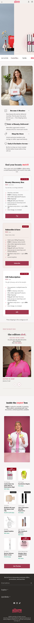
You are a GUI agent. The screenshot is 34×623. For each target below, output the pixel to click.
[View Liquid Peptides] (10, 522)
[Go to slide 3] (18, 52)
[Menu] (2, 2)
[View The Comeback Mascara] (24, 522)
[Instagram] (17, 603)
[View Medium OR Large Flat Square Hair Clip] (10, 498)
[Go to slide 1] (15, 52)
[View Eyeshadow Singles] (24, 474)
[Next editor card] (19, 384)
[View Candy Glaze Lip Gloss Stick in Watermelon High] (10, 474)
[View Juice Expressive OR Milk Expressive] (24, 498)
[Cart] (32, 2)
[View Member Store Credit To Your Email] (24, 544)
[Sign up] (31, 583)
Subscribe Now (17, 21)
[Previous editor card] (14, 384)
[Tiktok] (20, 603)
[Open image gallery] (17, 58)
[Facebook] (14, 603)
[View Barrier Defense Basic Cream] (10, 544)
